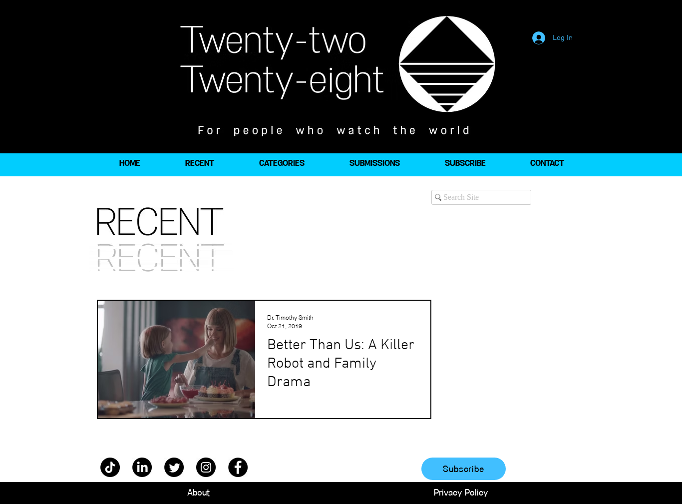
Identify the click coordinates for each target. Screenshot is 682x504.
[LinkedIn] (142, 467)
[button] (281, 163)
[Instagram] (206, 467)
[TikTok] (110, 467)
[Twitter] (174, 467)
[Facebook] (238, 467)
